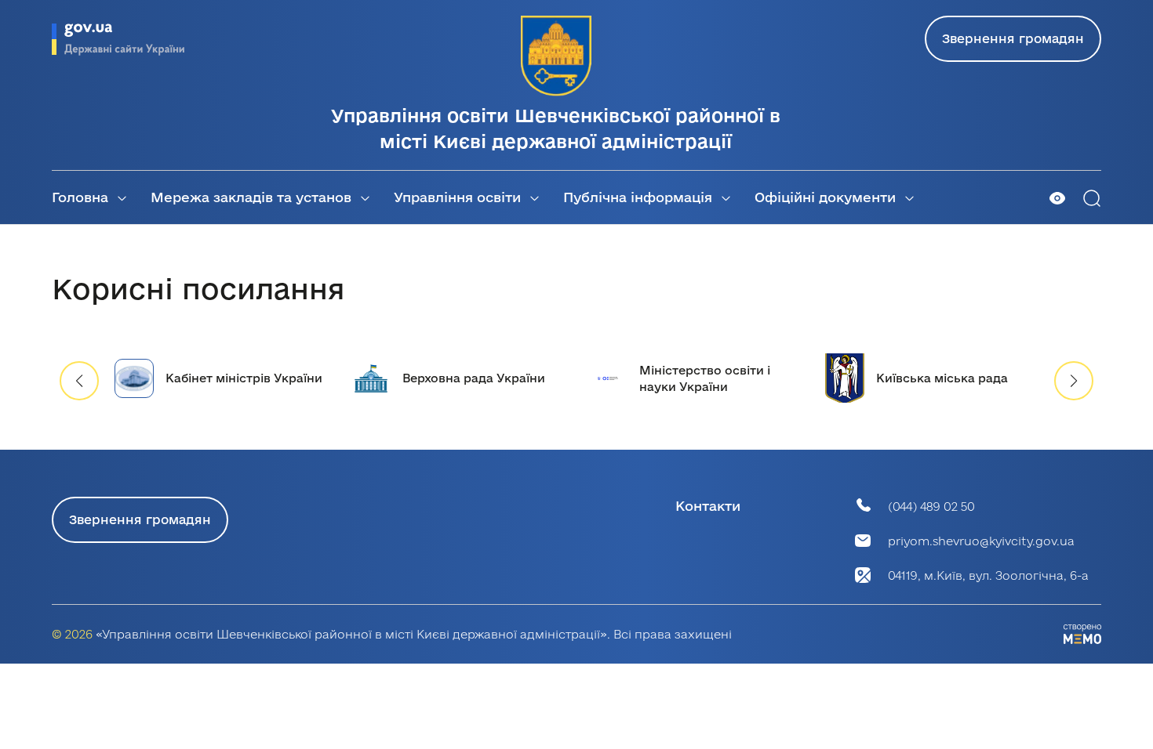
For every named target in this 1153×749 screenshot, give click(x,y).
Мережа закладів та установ (251, 197)
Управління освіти (457, 197)
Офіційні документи (825, 197)
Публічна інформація (637, 197)
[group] (221, 378)
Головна (80, 197)
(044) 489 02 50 (931, 506)
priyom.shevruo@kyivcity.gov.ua (981, 541)
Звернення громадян (1013, 38)
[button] (1073, 380)
